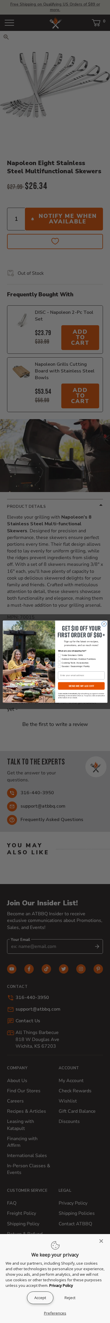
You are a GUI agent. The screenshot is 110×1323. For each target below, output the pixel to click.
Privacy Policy (61, 1285)
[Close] (103, 1241)
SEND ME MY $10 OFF (81, 686)
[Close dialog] (103, 624)
